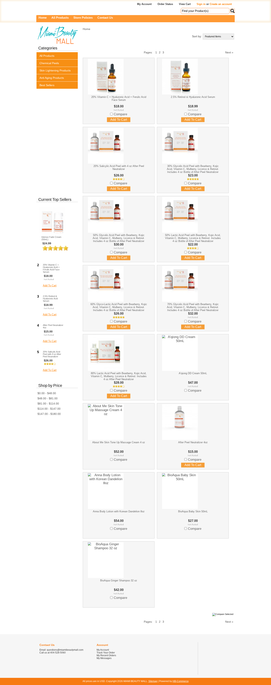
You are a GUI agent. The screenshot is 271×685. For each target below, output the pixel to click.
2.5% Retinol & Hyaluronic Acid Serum (50, 298)
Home (86, 29)
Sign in (201, 4)
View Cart (185, 4)
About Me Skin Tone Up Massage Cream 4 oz (118, 442)
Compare (120, 114)
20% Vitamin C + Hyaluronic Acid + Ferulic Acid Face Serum (51, 268)
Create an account (221, 4)
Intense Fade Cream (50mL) (51, 238)
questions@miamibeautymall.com (65, 649)
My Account (144, 4)
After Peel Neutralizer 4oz (53, 326)
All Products (46, 55)
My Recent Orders (106, 655)
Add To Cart (53, 254)
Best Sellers (46, 85)
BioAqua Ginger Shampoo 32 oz (118, 580)
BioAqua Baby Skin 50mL (193, 511)
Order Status (165, 4)
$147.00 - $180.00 (49, 413)
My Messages (104, 658)
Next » (229, 52)
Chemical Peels (49, 63)
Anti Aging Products (51, 77)
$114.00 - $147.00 (49, 408)
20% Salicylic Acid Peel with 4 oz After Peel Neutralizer (52, 354)
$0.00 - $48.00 (46, 393)
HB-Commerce (181, 681)
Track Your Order (106, 652)
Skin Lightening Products (55, 70)
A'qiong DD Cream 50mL (193, 373)
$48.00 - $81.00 (47, 398)
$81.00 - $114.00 (48, 403)
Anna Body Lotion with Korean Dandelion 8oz (119, 511)
